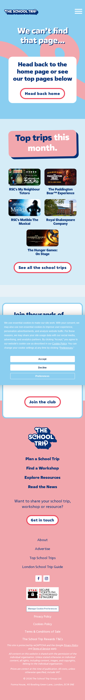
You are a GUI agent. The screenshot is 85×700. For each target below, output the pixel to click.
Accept (42, 359)
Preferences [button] (66, 347)
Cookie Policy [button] (59, 343)
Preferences (42, 376)
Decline (42, 367)
